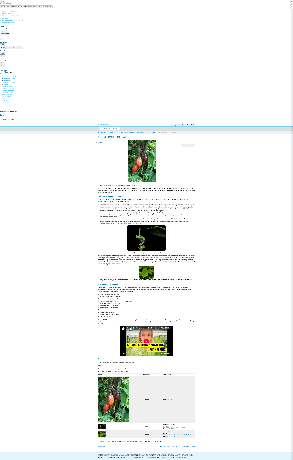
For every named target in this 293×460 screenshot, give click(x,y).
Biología (141, 132)
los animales (117, 303)
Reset (2, 44)
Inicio (105, 132)
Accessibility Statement (150, 457)
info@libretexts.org (180, 457)
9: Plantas (153, 132)
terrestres (141, 205)
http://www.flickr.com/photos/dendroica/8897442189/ (177, 435)
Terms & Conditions (138, 457)
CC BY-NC (172, 399)
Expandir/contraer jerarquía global (99, 132)
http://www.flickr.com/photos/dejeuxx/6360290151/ (176, 427)
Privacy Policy (128, 457)
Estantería (115, 132)
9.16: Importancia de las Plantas (106, 441)
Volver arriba (101, 446)
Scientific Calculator (8, 88)
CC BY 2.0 (172, 429)
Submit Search (5, 33)
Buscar (100, 128)
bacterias (135, 215)
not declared (126, 441)
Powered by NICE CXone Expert (122, 454)
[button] (6, 100)
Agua (101, 299)
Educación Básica (128, 132)
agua (187, 213)
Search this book (4, 28)
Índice (185, 145)
